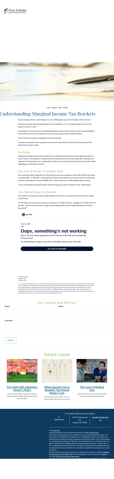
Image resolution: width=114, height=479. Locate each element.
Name (7, 306)
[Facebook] (105, 8)
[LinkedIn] (101, 8)
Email (61, 306)
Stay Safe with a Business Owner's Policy (22, 388)
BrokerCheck (94, 432)
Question (8, 320)
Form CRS (56, 430)
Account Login (90, 9)
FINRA (51, 461)
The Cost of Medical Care (92, 388)
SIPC (55, 461)
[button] (56, 16)
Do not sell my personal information (67, 456)
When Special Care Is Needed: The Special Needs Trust (57, 390)
